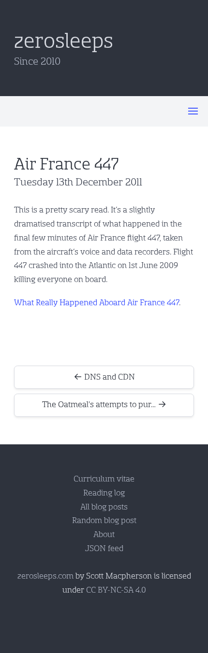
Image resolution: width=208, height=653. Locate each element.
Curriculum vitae (104, 478)
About (104, 534)
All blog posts (104, 506)
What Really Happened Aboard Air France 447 (96, 302)
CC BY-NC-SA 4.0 (116, 590)
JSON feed (104, 548)
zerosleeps (63, 41)
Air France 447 (66, 164)
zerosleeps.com (45, 576)
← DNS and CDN (104, 377)
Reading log (104, 492)
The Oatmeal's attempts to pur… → (104, 404)
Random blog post (104, 520)
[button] (193, 111)
